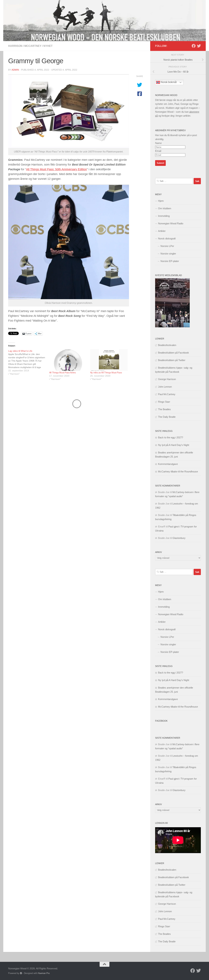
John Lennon (165, 386)
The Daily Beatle (167, 416)
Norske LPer (167, 246)
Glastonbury (178, 538)
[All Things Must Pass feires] (68, 360)
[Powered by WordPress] (21, 973)
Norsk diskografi (167, 238)
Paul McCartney (166, 394)
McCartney (32, 46)
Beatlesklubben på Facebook (173, 352)
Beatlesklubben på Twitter (171, 360)
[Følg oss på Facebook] (194, 46)
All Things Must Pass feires (62, 372)
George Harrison (167, 379)
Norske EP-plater (170, 261)
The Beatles (164, 409)
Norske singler (168, 253)
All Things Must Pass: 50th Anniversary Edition (56, 169)
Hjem (161, 200)
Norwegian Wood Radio (170, 223)
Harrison (15, 46)
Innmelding (164, 216)
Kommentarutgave (168, 464)
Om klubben (164, 208)
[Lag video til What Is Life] (28, 362)
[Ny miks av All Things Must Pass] (109, 360)
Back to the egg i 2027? (170, 437)
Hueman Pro (44, 973)
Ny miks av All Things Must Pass (106, 372)
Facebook (161, 720)
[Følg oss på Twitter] (199, 46)
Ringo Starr (164, 401)
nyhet (48, 46)
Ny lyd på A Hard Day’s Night (173, 445)
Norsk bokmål (168, 82)
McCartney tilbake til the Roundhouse (178, 471)
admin (15, 69)
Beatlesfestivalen (167, 345)
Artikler (162, 231)
